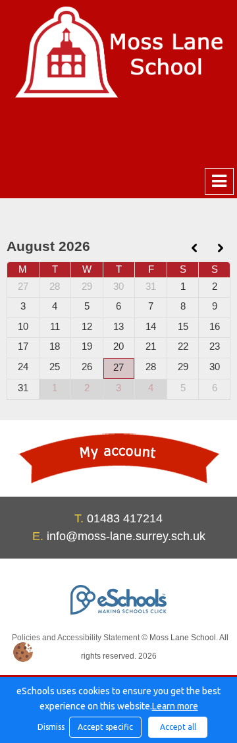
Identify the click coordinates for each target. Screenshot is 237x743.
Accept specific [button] (105, 727)
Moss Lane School (119, 52)
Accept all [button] (178, 727)
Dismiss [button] (50, 727)
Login (118, 458)
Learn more (175, 706)
